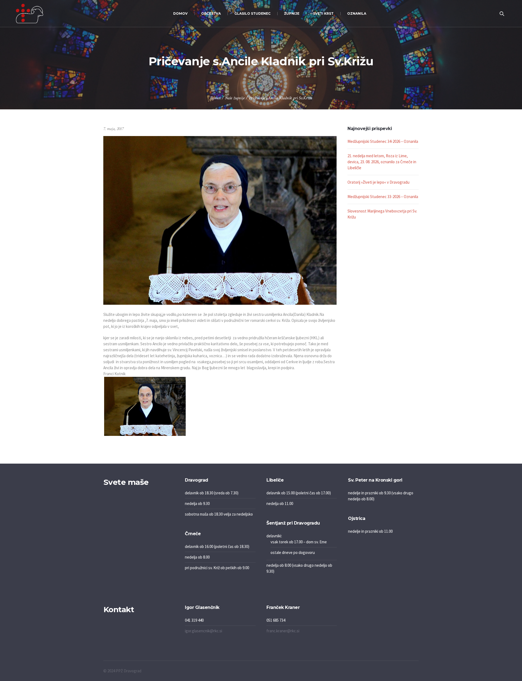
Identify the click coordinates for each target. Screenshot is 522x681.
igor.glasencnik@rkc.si (203, 630)
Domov (215, 98)
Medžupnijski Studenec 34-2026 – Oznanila (382, 141)
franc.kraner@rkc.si (282, 630)
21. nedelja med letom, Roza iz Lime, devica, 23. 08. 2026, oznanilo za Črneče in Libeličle (381, 161)
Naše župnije (235, 98)
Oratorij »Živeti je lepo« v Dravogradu (378, 182)
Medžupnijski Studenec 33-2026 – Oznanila (382, 196)
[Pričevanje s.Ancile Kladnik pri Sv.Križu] (220, 220)
